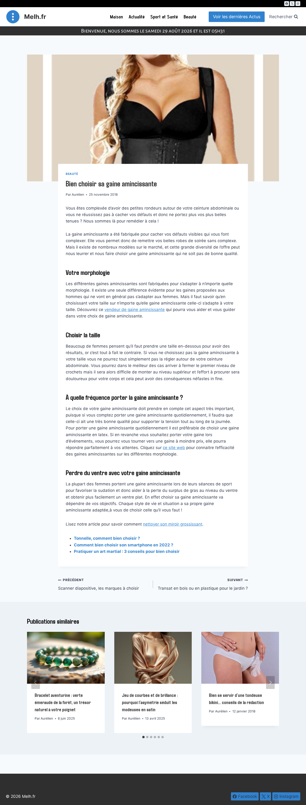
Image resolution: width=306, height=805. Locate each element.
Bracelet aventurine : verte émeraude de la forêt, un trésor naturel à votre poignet (63, 702)
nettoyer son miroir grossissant (172, 524)
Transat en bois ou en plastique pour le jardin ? (203, 584)
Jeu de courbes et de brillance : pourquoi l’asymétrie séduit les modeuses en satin (150, 702)
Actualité (137, 17)
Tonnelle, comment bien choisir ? (107, 538)
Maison (116, 17)
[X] (292, 3)
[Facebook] (286, 3)
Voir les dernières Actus (236, 16)
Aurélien (78, 194)
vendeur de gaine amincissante (134, 309)
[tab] (143, 737)
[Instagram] (297, 3)
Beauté (190, 17)
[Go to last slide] (35, 682)
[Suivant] (270, 682)
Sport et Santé (164, 17)
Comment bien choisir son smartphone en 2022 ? (123, 545)
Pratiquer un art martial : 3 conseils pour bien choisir (127, 551)
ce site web (174, 447)
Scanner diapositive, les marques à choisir (98, 584)
